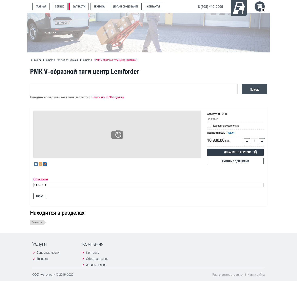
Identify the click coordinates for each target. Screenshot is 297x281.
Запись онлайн (96, 264)
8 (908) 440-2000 (210, 6)
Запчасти (79, 6)
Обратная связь (97, 258)
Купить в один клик (235, 161)
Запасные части (48, 252)
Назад (39, 196)
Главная (41, 6)
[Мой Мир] (45, 164)
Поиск (254, 89)
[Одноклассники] (40, 164)
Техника (99, 6)
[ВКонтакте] (36, 164)
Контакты (153, 6)
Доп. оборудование (125, 6)
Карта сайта (256, 274)
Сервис (59, 6)
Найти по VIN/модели (107, 97)
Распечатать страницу (227, 274)
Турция (230, 132)
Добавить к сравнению (225, 125)
